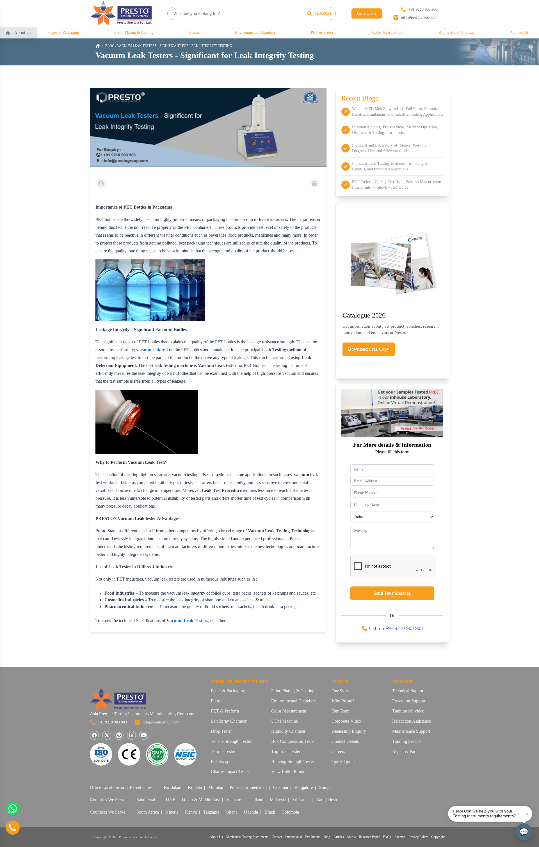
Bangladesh (326, 799)
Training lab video (408, 711)
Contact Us (519, 32)
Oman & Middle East (201, 799)
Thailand (255, 799)
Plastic (194, 32)
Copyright (438, 837)
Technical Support (408, 690)
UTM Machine (284, 721)
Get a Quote (366, 13)
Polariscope (221, 761)
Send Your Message (392, 593)
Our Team (341, 711)
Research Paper (369, 837)
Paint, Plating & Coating (134, 32)
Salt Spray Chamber (228, 721)
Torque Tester (223, 751)
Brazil (269, 812)
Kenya (191, 812)
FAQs (387, 837)
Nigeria (172, 812)
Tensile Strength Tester (231, 741)
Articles (339, 837)
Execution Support (408, 700)
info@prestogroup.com (161, 722)
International (293, 837)
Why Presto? (343, 700)
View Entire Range (288, 771)
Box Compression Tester (293, 741)
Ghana (231, 812)
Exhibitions (312, 837)
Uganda (251, 812)
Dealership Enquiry (349, 731)
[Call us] (13, 828)
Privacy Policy (418, 837)
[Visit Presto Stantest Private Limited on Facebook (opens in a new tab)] (94, 735)
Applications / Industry (457, 32)
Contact (277, 837)
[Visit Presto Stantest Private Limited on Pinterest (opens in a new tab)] (119, 735)
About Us (216, 837)
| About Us (21, 32)
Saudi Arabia (147, 799)
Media (351, 837)
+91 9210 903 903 (112, 722)
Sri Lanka (301, 799)
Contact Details (345, 741)
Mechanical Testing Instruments (247, 837)
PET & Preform (324, 32)
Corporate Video (346, 721)
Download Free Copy (368, 349)
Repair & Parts (405, 751)
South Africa (147, 812)
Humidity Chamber (288, 731)
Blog (110, 46)
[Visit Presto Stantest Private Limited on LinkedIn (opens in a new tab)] (131, 735)
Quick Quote (343, 761)
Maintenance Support (411, 731)
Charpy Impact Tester (230, 771)
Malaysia (278, 799)
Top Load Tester (285, 751)
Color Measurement (387, 32)
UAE (170, 799)
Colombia (290, 812)
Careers (338, 751)
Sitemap (399, 837)
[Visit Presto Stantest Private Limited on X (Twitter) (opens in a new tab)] (106, 735)
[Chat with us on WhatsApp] (13, 809)
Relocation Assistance (411, 721)
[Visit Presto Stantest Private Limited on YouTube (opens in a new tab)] (143, 735)
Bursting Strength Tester (292, 761)
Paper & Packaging (63, 32)
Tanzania (211, 812)
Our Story (340, 690)
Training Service (406, 741)
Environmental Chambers (255, 32)
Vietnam (233, 799)
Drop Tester (221, 731)
